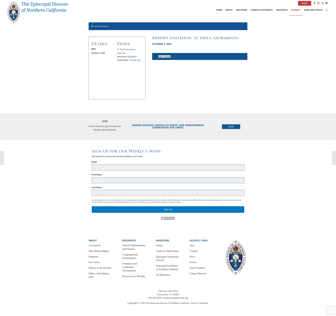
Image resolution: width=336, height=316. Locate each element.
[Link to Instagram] (318, 3)
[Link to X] (322, 3)
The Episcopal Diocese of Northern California (168, 303)
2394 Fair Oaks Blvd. (168, 291)
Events (193, 262)
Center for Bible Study (167, 251)
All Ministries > (164, 274)
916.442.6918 (154, 297)
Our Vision (94, 262)
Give (304, 3)
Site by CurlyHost (199, 303)
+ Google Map (135, 60)
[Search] (326, 10)
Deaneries (93, 256)
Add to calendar (164, 56)
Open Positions (197, 267)
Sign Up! (168, 209)
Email (94, 162)
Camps (159, 245)
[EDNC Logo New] (40, 6)
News (192, 256)
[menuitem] (304, 3)
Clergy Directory (198, 273)
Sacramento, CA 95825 (168, 294)
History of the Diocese (100, 267)
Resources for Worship (133, 276)
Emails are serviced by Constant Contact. (167, 202)
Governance (95, 245)
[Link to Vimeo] (326, 3)
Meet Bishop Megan (99, 251)
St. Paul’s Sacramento (126, 49)
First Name (97, 175)
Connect (194, 251)
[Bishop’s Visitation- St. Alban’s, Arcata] (2, 158)
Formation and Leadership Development (129, 267)
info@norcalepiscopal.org (175, 297)
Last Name (96, 187)
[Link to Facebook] (314, 3)
